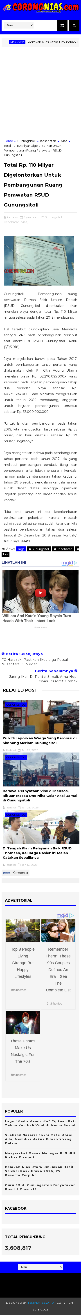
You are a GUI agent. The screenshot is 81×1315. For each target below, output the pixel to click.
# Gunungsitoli (39, 549)
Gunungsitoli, (54, 217)
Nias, (24, 222)
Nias (64, 141)
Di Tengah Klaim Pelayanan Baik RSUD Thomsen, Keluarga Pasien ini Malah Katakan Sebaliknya (37, 853)
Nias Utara (8, 42)
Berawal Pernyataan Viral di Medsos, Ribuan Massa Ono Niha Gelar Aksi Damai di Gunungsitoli (40, 795)
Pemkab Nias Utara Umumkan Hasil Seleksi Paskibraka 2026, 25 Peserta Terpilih (39, 1171)
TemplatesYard (41, 1302)
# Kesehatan (63, 549)
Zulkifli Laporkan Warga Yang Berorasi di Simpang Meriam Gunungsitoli (39, 740)
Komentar (19, 873)
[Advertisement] (40, 95)
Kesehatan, (12, 222)
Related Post (20, 690)
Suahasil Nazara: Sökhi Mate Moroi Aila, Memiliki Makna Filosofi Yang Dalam (39, 1139)
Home (8, 141)
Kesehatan (48, 141)
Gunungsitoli (26, 141)
